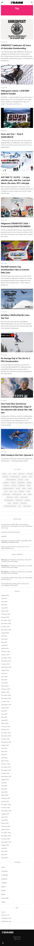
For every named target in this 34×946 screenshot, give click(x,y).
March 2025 (5, 648)
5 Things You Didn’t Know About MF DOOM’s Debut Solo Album (16, 560)
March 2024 (5, 686)
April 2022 (4, 758)
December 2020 (6, 804)
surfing (15, 503)
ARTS (3, 867)
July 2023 (4, 711)
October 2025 (5, 626)
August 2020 (5, 814)
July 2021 (4, 782)
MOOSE (3, 536)
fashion (20, 479)
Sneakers (10, 497)
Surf (9, 503)
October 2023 (5, 701)
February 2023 (5, 726)
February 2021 (5, 798)
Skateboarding (16, 494)
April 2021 (4, 792)
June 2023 (4, 714)
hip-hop (14, 485)
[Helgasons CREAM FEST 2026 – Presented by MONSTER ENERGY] (17, 207)
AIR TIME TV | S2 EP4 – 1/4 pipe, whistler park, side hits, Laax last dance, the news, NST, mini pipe (15, 180)
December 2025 (6, 620)
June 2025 (4, 639)
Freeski (13, 482)
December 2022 (6, 733)
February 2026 (5, 614)
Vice (19, 506)
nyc (11, 491)
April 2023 (4, 720)
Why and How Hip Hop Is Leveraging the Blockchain (15, 584)
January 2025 (5, 655)
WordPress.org (6, 921)
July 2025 (4, 636)
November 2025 (6, 623)
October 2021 (5, 773)
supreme (27, 500)
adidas (4, 473)
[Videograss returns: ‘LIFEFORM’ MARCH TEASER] (17, 75)
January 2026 (5, 617)
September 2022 (6, 742)
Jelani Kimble (5, 577)
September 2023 (6, 704)
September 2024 (6, 667)
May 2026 (4, 605)
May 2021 (4, 789)
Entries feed (5, 915)
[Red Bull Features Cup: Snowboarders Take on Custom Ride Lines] (17, 250)
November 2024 (6, 661)
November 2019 (6, 836)
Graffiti (6, 485)
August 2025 (5, 633)
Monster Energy (8, 488)
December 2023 (6, 695)
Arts (14, 473)
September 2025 (6, 630)
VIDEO (3, 902)
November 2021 (6, 770)
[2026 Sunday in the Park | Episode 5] (17, 439)
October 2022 (5, 739)
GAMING (4, 883)
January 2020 (5, 829)
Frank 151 (5, 482)
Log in (3, 912)
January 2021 (5, 801)
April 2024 (4, 683)
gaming (29, 482)
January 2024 (5, 692)
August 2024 (5, 670)
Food (26, 479)
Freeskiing (21, 482)
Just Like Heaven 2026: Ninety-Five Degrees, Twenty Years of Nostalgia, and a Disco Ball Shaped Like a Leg (16, 526)
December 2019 (6, 832)
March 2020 (5, 823)
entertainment (11, 479)
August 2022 (5, 745)
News (29, 488)
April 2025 (4, 645)
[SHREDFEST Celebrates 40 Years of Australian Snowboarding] (17, 29)
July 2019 (4, 848)
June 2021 (4, 786)
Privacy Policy (17, 937)
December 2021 (6, 767)
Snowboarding (9, 500)
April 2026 (4, 608)
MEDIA (3, 887)
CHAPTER (4, 871)
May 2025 (4, 642)
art (10, 473)
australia (21, 473)
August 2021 (5, 779)
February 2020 (5, 826)
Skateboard (6, 494)
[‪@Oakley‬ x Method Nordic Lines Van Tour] (17, 299)
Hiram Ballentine (6, 583)
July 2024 (4, 673)
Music (24, 488)
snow (16, 497)
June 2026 (4, 601)
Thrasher (23, 503)
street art (19, 500)
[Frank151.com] (17, 2)
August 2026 (5, 595)
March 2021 (4, 795)
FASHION (4, 879)
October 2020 (5, 807)
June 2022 (4, 751)
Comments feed (6, 918)
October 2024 (5, 664)
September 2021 (6, 776)
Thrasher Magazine (10, 506)
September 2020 (6, 811)
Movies (18, 488)
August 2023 (5, 708)
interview (22, 485)
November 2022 (6, 736)
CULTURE (4, 875)
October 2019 (5, 839)
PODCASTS (4, 898)
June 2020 (4, 817)
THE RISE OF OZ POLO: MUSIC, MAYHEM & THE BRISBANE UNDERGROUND (16, 541)
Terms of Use (17, 939)
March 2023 (4, 723)
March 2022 (4, 761)
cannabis (29, 473)
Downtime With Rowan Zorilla (10, 532)
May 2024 (4, 679)
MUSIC (3, 890)
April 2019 (4, 857)
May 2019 (4, 854)
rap (15, 491)
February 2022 (5, 764)
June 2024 (4, 676)
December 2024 (6, 658)
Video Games (26, 506)
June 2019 (4, 851)
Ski (24, 494)
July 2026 (4, 598)
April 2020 (4, 820)
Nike (6, 491)
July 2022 (4, 748)
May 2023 (4, 717)
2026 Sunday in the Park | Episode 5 (17, 455)
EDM (30, 476)
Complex (5, 476)
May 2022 (4, 754)
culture (24, 476)
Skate (28, 491)
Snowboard (24, 497)
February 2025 (5, 651)
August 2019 (5, 845)
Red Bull (21, 491)
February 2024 (5, 689)
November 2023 (6, 698)
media (29, 485)
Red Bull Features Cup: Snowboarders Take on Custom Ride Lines (15, 270)
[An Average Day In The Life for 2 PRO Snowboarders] (17, 342)
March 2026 (5, 611)
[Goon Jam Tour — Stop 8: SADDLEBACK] (17, 118)
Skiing (30, 494)
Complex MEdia (15, 476)
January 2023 (5, 729)
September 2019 (6, 842)
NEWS (3, 894)
